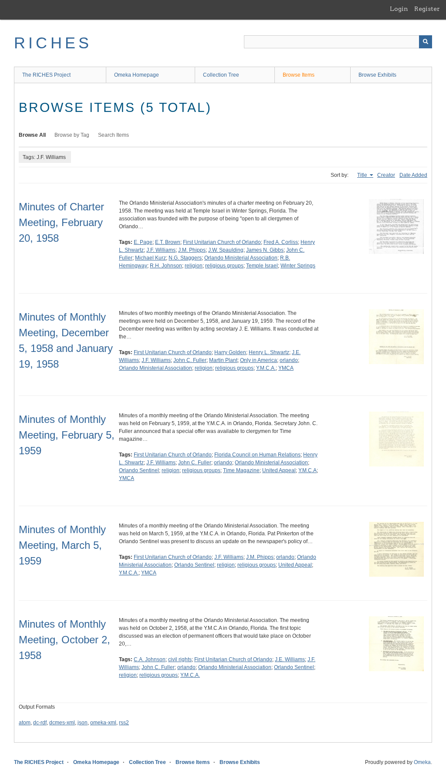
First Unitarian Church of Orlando (222, 242)
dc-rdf (40, 723)
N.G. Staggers (185, 258)
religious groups (224, 266)
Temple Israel (262, 266)
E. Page (143, 242)
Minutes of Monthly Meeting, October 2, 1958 (64, 639)
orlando (289, 360)
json (83, 723)
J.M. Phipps (192, 250)
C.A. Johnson (150, 659)
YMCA (286, 368)
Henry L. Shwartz (269, 352)
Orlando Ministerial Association (240, 258)
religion (194, 266)
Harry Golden (230, 352)
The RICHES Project (46, 75)
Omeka (422, 762)
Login (399, 8)
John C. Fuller (189, 360)
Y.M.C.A (307, 470)
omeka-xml (103, 723)
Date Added (413, 175)
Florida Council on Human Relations (257, 455)
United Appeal (279, 470)
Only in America (258, 360)
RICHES (53, 43)
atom (24, 723)
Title (362, 175)
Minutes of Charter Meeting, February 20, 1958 (61, 222)
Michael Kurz (150, 258)
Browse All (32, 135)
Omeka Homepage (136, 75)
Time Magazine (241, 470)
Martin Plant (223, 360)
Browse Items (298, 75)
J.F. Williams (161, 250)
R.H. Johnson (166, 266)
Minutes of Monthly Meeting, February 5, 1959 (67, 434)
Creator (386, 175)
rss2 (124, 723)
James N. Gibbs (265, 250)
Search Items (113, 135)
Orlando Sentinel (139, 470)
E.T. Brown (167, 242)
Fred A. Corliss (281, 242)
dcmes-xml (62, 723)
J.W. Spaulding (225, 250)
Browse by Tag (71, 135)
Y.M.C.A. (266, 368)
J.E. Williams (290, 659)
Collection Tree (221, 75)
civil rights (180, 659)
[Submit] (425, 41)
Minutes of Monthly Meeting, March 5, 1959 (62, 545)
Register (427, 8)
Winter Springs (297, 266)
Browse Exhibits (377, 75)
